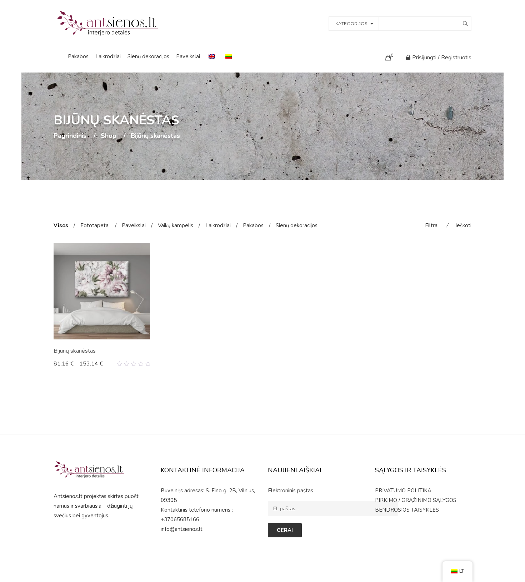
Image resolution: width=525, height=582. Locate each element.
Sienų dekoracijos (148, 56)
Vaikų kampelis (175, 225)
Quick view (147, 364)
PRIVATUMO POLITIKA (403, 490)
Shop (108, 136)
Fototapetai (95, 225)
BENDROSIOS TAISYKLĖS (407, 509)
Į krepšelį (68, 363)
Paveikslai (188, 56)
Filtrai (432, 225)
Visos (61, 225)
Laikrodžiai (108, 56)
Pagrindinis (70, 136)
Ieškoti (463, 225)
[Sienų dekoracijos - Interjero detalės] (109, 22)
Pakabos (78, 56)
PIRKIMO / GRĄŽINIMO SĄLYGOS (415, 500)
